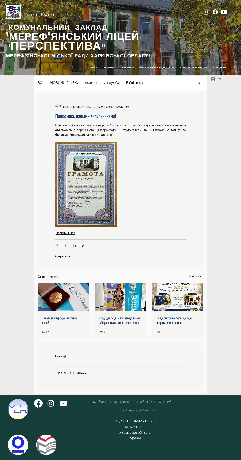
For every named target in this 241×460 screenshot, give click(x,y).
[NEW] (18, 409)
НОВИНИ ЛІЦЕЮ (64, 82)
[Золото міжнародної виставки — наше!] (63, 297)
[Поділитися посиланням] (83, 245)
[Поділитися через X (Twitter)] (65, 245)
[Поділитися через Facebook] (57, 245)
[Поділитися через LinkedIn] (74, 245)
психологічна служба (102, 82)
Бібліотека (134, 82)
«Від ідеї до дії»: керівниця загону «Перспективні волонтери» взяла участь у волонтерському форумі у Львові (119, 320)
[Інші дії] (184, 107)
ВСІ (40, 82)
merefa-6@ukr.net (43, 15)
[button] (199, 82)
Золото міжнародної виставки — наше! (61, 320)
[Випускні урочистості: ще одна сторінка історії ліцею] (177, 297)
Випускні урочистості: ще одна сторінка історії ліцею (174, 320)
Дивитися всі (195, 276)
